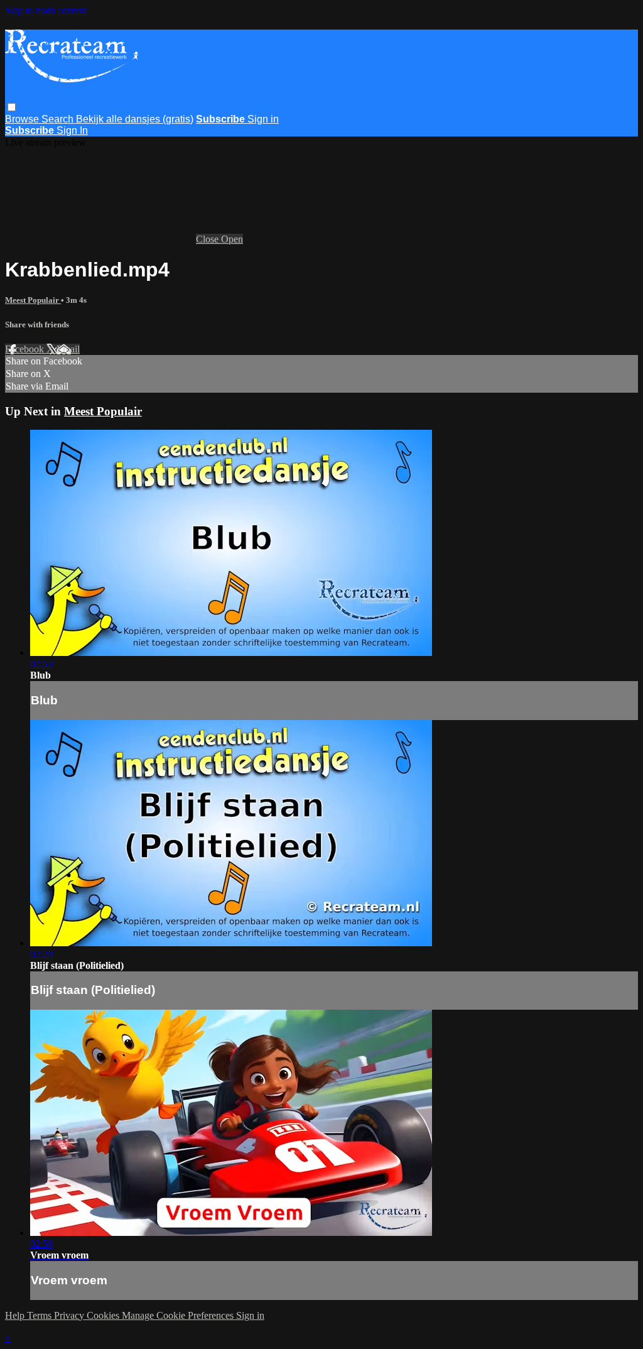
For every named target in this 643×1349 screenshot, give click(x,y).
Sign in (263, 119)
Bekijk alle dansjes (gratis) (134, 119)
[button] (12, 107)
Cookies (104, 1315)
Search (58, 119)
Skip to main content (46, 10)
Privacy (70, 1315)
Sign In (72, 130)
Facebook (25, 349)
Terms (40, 1315)
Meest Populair (33, 300)
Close (208, 239)
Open (232, 239)
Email (68, 349)
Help (16, 1315)
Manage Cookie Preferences (179, 1315)
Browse (23, 119)
